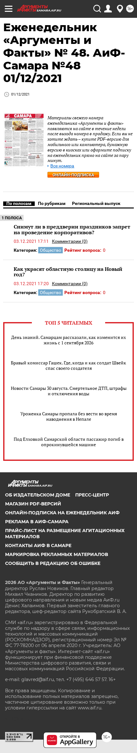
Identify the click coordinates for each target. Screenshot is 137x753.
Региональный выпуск (96, 203)
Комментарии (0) (70, 241)
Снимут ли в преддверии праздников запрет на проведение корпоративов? (72, 229)
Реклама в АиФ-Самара (36, 521)
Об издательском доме (37, 495)
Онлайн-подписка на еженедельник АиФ (62, 513)
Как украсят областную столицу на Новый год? (68, 271)
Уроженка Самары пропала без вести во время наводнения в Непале (68, 416)
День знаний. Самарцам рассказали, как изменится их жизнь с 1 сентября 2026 (68, 339)
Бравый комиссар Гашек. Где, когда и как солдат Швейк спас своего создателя (68, 365)
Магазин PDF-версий (33, 504)
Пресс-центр (92, 495)
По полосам (19, 203)
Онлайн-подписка (73, 174)
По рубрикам (52, 203)
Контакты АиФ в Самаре (38, 545)
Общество (50, 250)
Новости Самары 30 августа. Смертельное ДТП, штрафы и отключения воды (68, 390)
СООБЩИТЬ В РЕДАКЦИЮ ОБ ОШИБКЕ (52, 563)
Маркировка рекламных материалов (56, 554)
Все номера (62, 166)
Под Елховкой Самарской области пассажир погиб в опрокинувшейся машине (69, 441)
